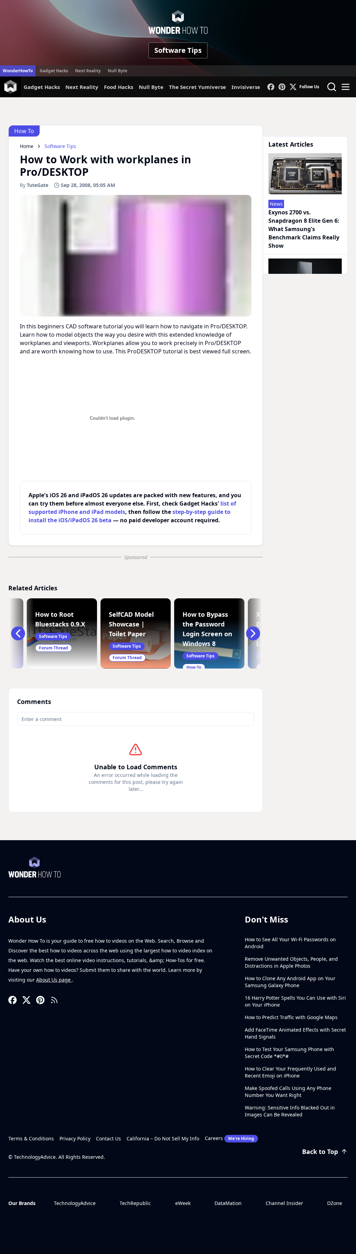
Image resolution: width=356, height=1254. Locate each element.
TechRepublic (135, 1203)
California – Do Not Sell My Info (163, 1138)
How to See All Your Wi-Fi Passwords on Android (290, 943)
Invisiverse (246, 86)
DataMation (228, 1203)
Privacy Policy (74, 1138)
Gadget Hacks (54, 71)
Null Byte (117, 71)
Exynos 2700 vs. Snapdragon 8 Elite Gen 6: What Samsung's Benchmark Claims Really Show (303, 228)
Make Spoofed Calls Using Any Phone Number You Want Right (288, 1091)
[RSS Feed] (54, 1000)
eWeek (183, 1203)
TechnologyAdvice (75, 1203)
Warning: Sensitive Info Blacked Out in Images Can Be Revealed (290, 1111)
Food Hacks (118, 86)
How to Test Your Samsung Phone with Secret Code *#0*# (289, 1052)
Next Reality (88, 71)
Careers (229, 1138)
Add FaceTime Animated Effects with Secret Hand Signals (295, 1033)
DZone (334, 1203)
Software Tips (178, 50)
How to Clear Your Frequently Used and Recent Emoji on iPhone (290, 1072)
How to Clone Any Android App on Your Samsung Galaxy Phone (290, 982)
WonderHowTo (18, 71)
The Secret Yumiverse (197, 86)
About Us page (54, 979)
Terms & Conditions (31, 1138)
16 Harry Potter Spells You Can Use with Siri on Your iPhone (295, 1001)
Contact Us (108, 1138)
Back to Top (320, 1151)
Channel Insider (284, 1203)
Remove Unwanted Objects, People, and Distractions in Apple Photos (291, 962)
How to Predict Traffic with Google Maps (291, 1017)
